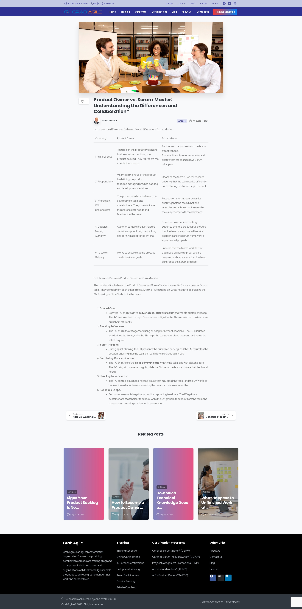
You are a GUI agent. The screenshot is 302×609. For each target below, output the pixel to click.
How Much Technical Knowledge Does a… (172, 500)
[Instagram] (221, 578)
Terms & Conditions (211, 601)
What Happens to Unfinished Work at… (217, 503)
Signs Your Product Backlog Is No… (82, 503)
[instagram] (235, 3)
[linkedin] (229, 3)
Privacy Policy (232, 601)
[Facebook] (224, 3)
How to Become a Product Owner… (128, 505)
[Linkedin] (228, 578)
